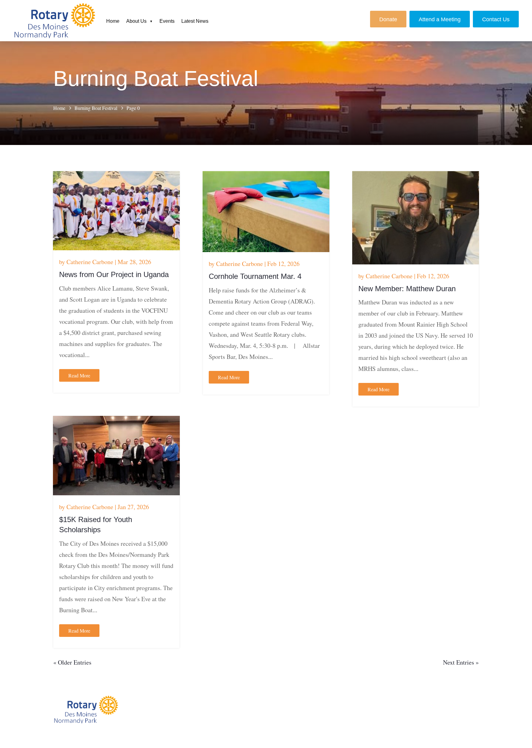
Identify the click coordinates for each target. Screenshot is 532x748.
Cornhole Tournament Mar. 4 (255, 276)
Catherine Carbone (89, 262)
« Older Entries (72, 662)
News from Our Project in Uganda (114, 274)
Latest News (194, 21)
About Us (136, 21)
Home (112, 21)
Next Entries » (461, 662)
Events (167, 21)
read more (79, 375)
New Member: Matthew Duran (407, 288)
